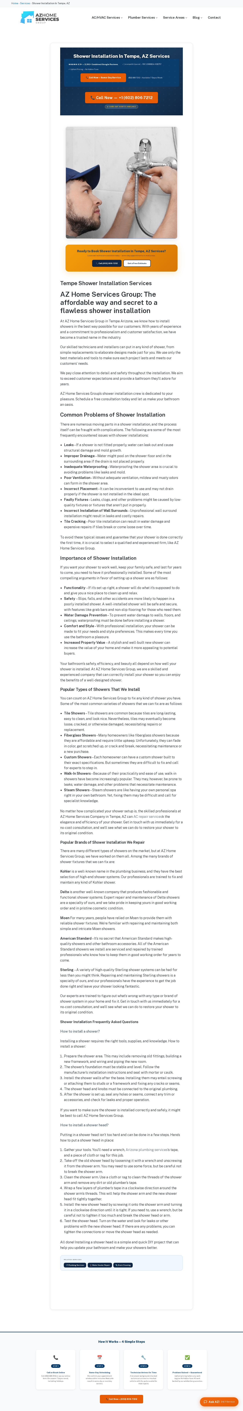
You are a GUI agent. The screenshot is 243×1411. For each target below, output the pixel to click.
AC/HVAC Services (106, 17)
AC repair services (147, 817)
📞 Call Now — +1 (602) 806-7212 (121, 97)
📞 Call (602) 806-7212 (107, 263)
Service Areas (174, 17)
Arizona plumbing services (147, 1150)
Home (14, 3)
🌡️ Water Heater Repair (100, 1265)
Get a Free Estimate (137, 263)
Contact (214, 17)
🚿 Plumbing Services (75, 1265)
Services (25, 3)
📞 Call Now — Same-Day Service (103, 77)
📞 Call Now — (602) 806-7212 (121, 1399)
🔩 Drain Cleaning (123, 1265)
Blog (196, 17)
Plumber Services (141, 17)
